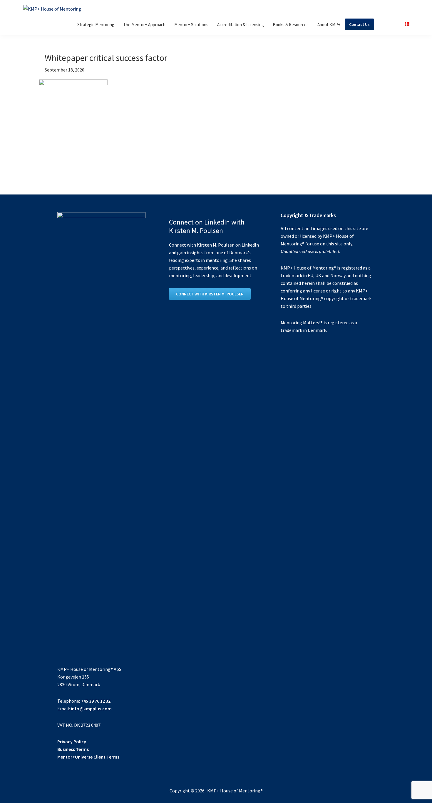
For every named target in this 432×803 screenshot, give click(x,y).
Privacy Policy (71, 741)
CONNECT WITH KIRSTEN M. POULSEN (210, 294)
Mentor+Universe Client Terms (88, 757)
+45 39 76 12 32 (95, 701)
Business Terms (73, 749)
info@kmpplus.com (91, 708)
